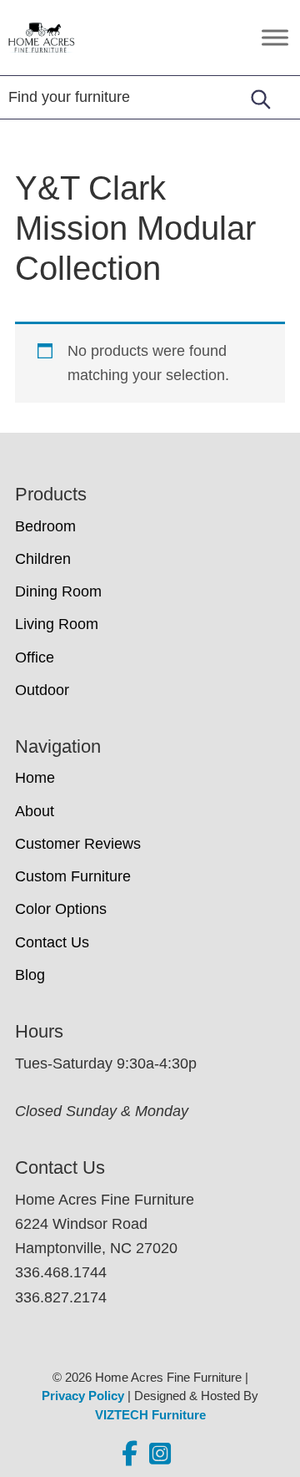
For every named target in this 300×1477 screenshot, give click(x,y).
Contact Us (52, 942)
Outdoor (42, 690)
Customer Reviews (78, 843)
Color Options (61, 909)
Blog (30, 975)
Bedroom (45, 526)
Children (43, 559)
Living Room (56, 624)
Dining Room (58, 591)
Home (35, 777)
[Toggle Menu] (275, 37)
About (34, 811)
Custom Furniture (73, 876)
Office (34, 657)
